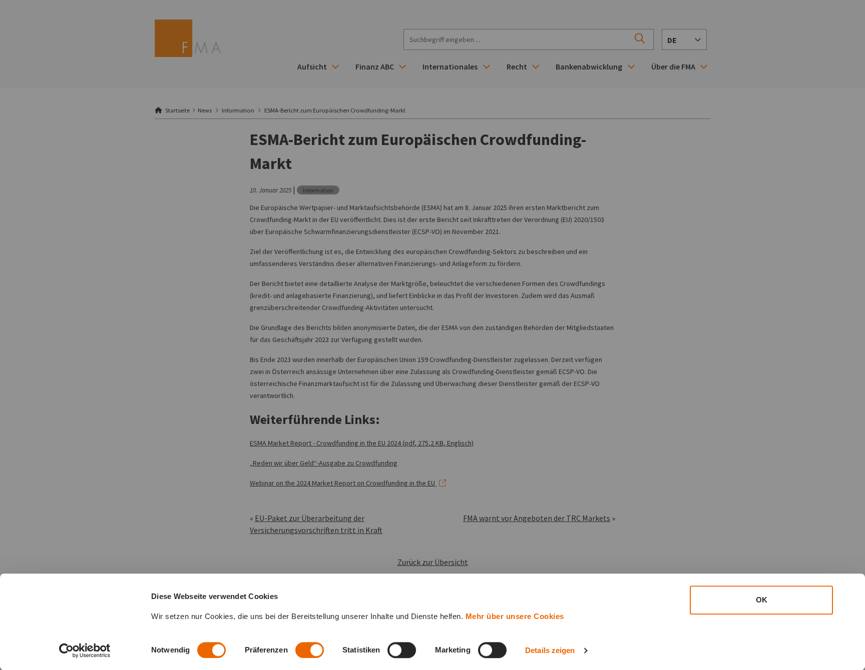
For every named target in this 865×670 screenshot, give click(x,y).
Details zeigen (550, 650)
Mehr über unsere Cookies (515, 616)
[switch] (309, 650)
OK (761, 600)
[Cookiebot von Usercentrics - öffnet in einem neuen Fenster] (85, 650)
